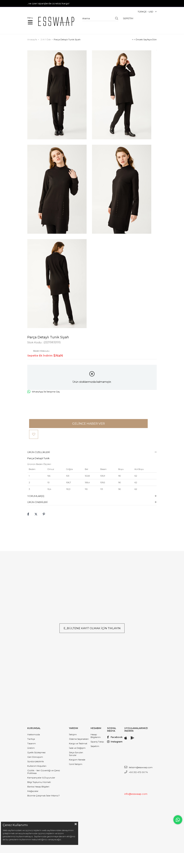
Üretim (31, 748)
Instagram (116, 741)
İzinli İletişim (75, 764)
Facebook (117, 737)
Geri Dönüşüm (35, 757)
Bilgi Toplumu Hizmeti (39, 782)
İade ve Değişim (77, 748)
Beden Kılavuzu (41, 351)
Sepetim (95, 746)
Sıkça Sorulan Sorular (76, 753)
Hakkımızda (33, 734)
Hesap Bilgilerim (96, 735)
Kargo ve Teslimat (78, 743)
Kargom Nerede (77, 759)
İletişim (73, 734)
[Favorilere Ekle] (33, 434)
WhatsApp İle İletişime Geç (46, 391)
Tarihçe (31, 739)
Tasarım (31, 743)
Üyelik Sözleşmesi (36, 752)
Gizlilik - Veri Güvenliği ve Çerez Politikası (43, 771)
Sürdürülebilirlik (35, 761)
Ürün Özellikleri (38, 452)
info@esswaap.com (135, 793)
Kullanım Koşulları (36, 766)
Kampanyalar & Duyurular (41, 777)
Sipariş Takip (97, 741)
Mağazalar (32, 791)
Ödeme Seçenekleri (79, 739)
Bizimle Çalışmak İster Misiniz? (43, 795)
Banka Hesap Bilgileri (38, 786)
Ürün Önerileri (37, 502)
